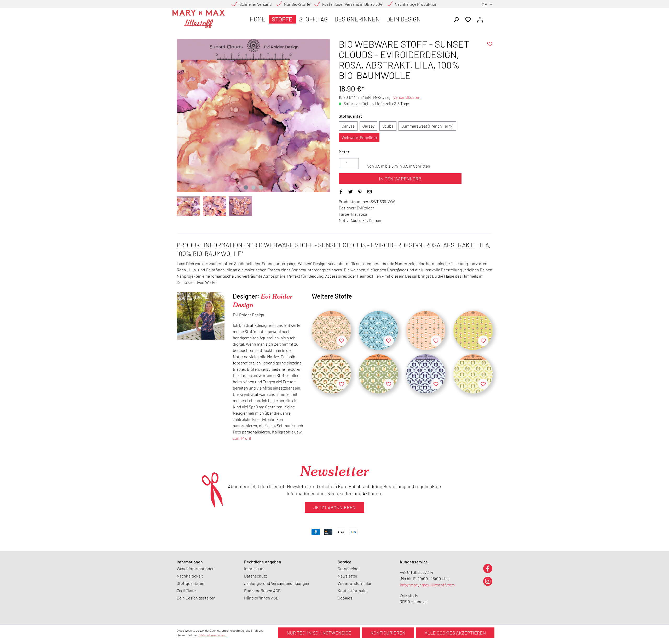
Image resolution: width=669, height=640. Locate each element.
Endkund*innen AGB (262, 590)
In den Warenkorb (400, 178)
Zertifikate (186, 590)
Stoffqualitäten (190, 583)
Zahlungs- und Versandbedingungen (276, 583)
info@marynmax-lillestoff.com (427, 584)
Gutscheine (348, 568)
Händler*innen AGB (261, 597)
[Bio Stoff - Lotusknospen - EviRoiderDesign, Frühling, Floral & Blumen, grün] (473, 330)
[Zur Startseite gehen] (198, 19)
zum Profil (242, 438)
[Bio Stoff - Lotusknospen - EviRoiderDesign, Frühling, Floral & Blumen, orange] (425, 330)
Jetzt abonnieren (334, 507)
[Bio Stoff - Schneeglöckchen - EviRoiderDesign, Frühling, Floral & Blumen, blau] (378, 330)
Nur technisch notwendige (319, 633)
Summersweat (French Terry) (427, 125)
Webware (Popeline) (359, 137)
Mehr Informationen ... (213, 635)
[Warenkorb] (489, 17)
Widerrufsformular (355, 583)
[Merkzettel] (468, 19)
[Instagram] (487, 581)
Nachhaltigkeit (190, 575)
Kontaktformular (353, 590)
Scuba (388, 125)
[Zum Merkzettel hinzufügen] (489, 44)
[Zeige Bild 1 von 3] (246, 187)
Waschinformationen (196, 568)
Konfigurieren (388, 633)
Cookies (345, 597)
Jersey (368, 125)
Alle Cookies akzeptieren (455, 633)
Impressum (254, 568)
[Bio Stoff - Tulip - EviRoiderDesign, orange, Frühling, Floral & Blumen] (331, 373)
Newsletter (347, 575)
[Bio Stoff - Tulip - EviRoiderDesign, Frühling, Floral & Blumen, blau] (425, 373)
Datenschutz (255, 575)
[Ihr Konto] (480, 19)
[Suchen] (456, 19)
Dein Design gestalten (196, 597)
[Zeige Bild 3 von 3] (261, 187)
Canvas (348, 125)
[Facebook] (487, 568)
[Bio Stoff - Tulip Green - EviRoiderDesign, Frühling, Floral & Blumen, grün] (378, 373)
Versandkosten (406, 97)
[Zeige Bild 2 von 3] (253, 187)
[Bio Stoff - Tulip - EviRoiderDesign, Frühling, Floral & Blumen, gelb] (473, 373)
